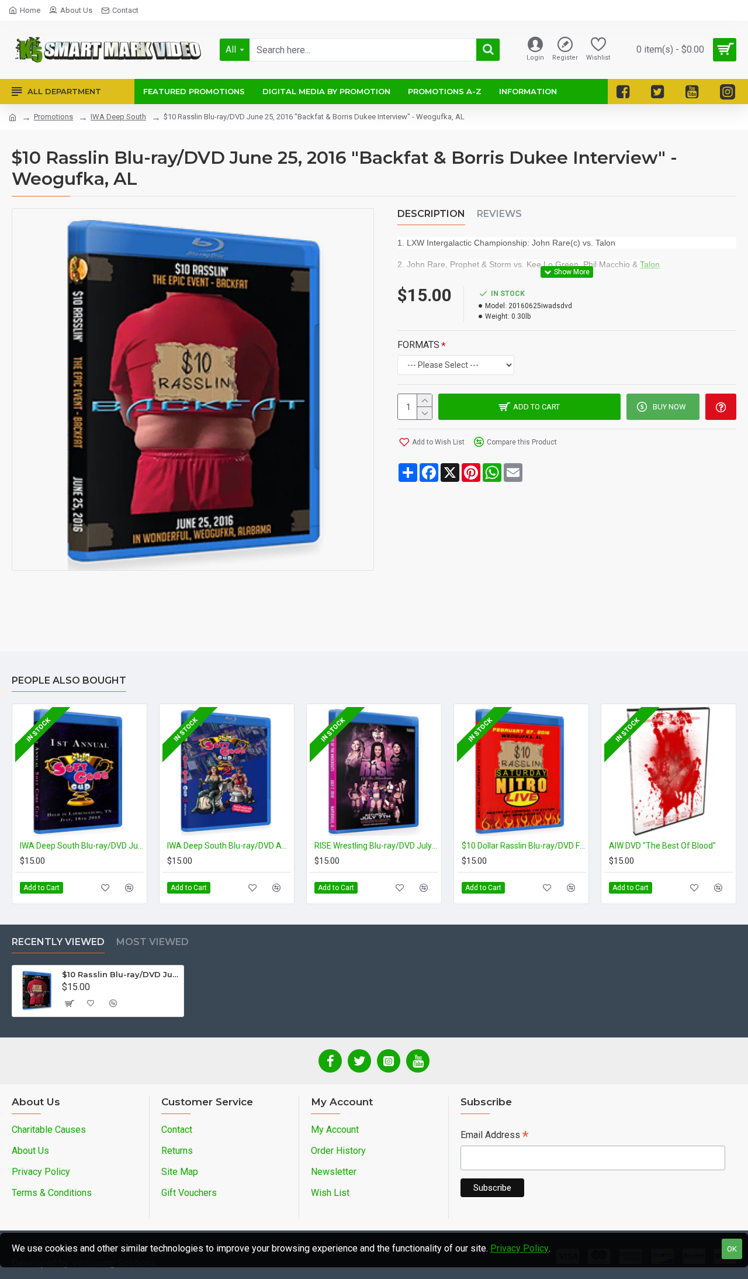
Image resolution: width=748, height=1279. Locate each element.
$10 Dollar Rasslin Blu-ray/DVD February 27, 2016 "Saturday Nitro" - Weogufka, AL (524, 845)
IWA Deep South (118, 116)
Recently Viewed (58, 941)
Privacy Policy (519, 1248)
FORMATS (418, 344)
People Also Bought (69, 680)
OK (732, 1248)
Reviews (499, 213)
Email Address (494, 1136)
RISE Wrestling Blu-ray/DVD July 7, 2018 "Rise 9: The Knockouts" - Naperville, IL (376, 845)
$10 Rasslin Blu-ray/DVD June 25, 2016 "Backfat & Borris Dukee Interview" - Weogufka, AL (120, 974)
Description (431, 213)
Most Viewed (152, 941)
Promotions (53, 116)
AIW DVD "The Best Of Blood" (662, 845)
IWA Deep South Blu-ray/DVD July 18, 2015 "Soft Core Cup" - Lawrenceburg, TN (82, 845)
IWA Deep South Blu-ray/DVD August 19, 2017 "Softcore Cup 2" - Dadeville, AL (229, 845)
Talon (650, 264)
